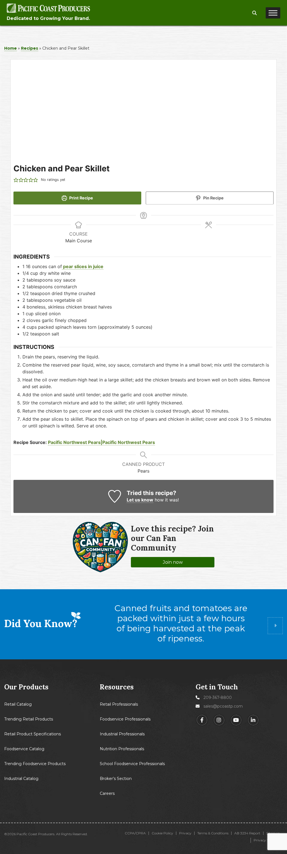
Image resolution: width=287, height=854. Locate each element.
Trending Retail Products (28, 719)
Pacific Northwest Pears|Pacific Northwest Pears (101, 442)
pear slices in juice (82, 266)
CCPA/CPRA (135, 833)
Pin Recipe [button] (213, 197)
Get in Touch (217, 687)
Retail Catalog (18, 704)
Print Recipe (80, 197)
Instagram (219, 720)
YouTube (236, 720)
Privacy (185, 833)
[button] (254, 13)
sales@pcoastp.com (223, 706)
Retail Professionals (119, 704)
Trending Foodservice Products (35, 763)
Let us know (140, 500)
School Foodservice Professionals (132, 763)
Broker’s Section (116, 778)
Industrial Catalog (21, 778)
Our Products (26, 687)
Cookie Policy (162, 833)
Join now (173, 562)
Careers (107, 793)
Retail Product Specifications (32, 733)
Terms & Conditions (212, 833)
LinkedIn (253, 720)
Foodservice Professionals (125, 719)
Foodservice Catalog (24, 748)
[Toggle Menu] (273, 12)
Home (10, 48)
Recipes (29, 48)
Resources (117, 687)
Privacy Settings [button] (267, 840)
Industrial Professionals (122, 733)
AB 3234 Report (247, 833)
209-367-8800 (217, 697)
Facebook (202, 720)
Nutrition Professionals (122, 748)
